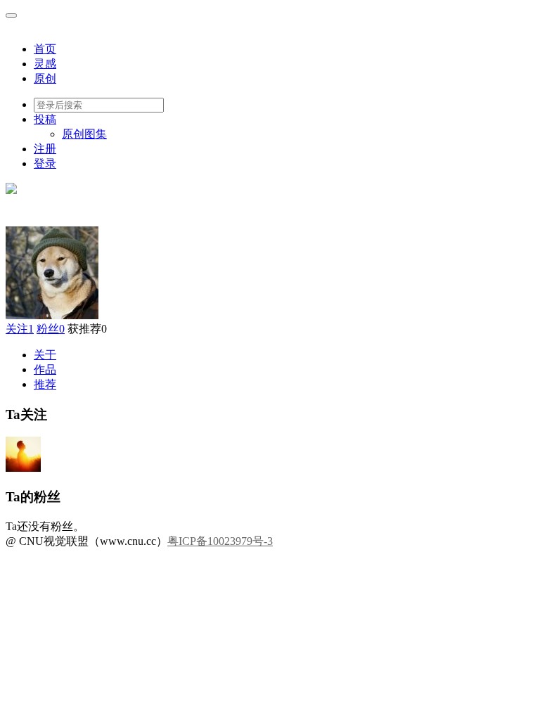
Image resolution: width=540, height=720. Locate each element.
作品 (45, 369)
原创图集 (84, 134)
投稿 (45, 119)
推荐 (45, 384)
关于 (45, 355)
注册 (45, 149)
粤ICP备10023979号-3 (220, 541)
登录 (45, 163)
